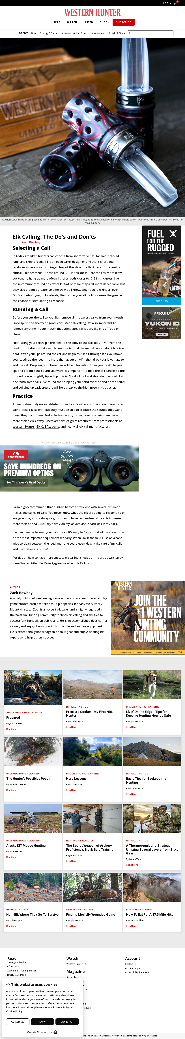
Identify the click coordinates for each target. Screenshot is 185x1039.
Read (57, 22)
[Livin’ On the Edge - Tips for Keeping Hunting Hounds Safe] (152, 685)
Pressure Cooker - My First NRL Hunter (89, 714)
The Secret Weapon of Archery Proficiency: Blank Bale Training (89, 847)
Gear (33, 33)
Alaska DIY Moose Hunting (26, 845)
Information (98, 33)
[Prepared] (33, 688)
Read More (12, 729)
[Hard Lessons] (92, 752)
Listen (88, 22)
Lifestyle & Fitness (116, 33)
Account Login (132, 968)
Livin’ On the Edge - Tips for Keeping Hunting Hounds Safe (148, 714)
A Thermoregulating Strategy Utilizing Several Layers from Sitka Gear (152, 849)
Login (167, 3)
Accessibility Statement (137, 972)
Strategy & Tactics (49, 33)
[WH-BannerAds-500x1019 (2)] (161, 304)
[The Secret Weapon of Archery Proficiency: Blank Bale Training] (92, 819)
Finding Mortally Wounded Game (90, 914)
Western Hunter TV (76, 964)
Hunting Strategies (80, 840)
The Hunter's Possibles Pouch (28, 778)
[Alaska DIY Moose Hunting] (33, 819)
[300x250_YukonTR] (161, 338)
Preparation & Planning (143, 707)
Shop (103, 22)
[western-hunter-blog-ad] (69, 499)
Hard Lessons (76, 778)
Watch (72, 22)
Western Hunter (24, 426)
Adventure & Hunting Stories (21, 970)
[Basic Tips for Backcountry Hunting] (152, 752)
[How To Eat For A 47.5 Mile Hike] (152, 888)
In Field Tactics (77, 707)
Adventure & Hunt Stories (75, 33)
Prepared (13, 717)
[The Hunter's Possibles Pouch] (33, 752)
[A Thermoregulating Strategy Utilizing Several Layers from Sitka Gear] (152, 819)
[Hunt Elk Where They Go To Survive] (33, 888)
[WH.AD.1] (148, 654)
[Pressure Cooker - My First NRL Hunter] (92, 685)
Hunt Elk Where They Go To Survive (32, 914)
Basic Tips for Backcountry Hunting (146, 780)
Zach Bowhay (31, 242)
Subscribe (123, 22)
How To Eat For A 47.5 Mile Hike (149, 914)
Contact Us (131, 964)
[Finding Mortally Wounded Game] (92, 888)
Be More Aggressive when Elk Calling (64, 563)
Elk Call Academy (47, 426)
